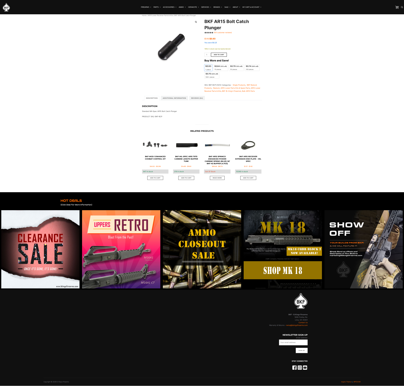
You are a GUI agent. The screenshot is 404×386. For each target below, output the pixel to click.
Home (144, 15)
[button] (196, 22)
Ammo (181, 7)
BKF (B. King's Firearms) (231, 91)
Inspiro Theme (346, 382)
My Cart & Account (251, 7)
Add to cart (219, 54)
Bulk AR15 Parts (248, 91)
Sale (226, 7)
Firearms (145, 7)
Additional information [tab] (174, 98)
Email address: (302, 338)
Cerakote (192, 7)
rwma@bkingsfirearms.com (297, 325)
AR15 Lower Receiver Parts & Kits (160, 15)
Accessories (168, 7)
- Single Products (238, 85)
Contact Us (303, 322)
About (235, 7)
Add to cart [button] (155, 178)
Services (205, 7)
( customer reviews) (223, 32)
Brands (216, 7)
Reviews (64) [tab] (197, 98)
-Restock (216, 88)
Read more (217, 178)
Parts (156, 7)
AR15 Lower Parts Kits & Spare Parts (235, 88)
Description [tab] (152, 98)
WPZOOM (357, 382)
